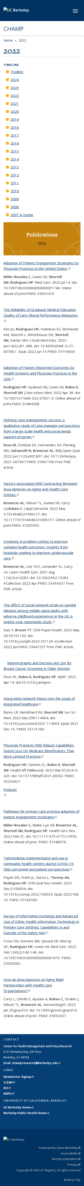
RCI (7, 1088)
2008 (14, 206)
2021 (14, 103)
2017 (14, 135)
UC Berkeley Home (19, 1107)
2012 (14, 175)
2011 (14, 183)
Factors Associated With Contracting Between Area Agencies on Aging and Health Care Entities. (40, 489)
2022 (14, 95)
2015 (14, 151)
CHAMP (14, 29)
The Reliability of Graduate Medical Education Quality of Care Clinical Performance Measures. (41, 315)
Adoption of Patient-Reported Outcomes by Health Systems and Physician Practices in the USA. (40, 373)
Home (8, 40)
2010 (14, 191)
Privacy (73, 1164)
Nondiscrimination (66, 1159)
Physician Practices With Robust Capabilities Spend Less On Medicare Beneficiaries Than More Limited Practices (39, 751)
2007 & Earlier (22, 214)
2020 (14, 111)
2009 (14, 198)
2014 (14, 159)
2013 (14, 167)
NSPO (9, 1094)
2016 (14, 143)
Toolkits (16, 71)
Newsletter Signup (19, 1077)
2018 (14, 127)
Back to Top (72, 1180)
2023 (14, 87)
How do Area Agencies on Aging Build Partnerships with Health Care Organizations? (33, 985)
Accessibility (70, 1153)
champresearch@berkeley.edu (36, 1063)
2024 (14, 79)
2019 (14, 119)
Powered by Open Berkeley (59, 1148)
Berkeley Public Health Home (26, 1113)
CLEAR (9, 1082)
